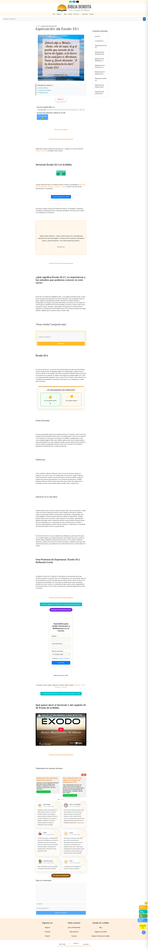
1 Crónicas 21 (99, 41)
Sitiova (80, 936)
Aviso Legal (60, 940)
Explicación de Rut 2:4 (100, 79)
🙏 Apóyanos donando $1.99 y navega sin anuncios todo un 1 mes (61, 693)
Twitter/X (47, 930)
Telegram (50, 186)
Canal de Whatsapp (41, 186)
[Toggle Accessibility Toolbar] (144, 932)
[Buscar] (144, 19)
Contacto (70, 14)
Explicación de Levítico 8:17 (99, 92)
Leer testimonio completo (43, 789)
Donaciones (85, 14)
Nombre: (54, 636)
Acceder (91, 14)
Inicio (54, 14)
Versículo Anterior (54, 139)
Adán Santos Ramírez (45, 778)
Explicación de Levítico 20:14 (99, 86)
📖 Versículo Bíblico (42, 88)
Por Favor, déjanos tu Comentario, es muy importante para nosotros (61, 604)
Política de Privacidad (78, 940)
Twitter (63, 186)
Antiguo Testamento (41, 150)
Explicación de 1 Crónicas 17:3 (100, 66)
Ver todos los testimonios (61, 870)
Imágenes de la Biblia (100, 926)
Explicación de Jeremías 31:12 (99, 53)
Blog (65, 14)
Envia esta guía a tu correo (61, 196)
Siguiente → (76, 943)
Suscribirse (61, 662)
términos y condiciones (64, 658)
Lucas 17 (97, 36)
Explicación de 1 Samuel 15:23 (100, 73)
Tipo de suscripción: (57, 651)
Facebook (57, 186)
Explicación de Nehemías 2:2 (99, 60)
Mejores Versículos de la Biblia (101, 930)
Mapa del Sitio (87, 940)
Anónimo (67, 778)
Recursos (76, 14)
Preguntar (61, 343)
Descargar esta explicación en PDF (61, 609)
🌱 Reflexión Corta (42, 92)
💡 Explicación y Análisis (44, 90)
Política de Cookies (68, 940)
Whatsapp (82, 184)
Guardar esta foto (61, 78)
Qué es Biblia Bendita (74, 922)
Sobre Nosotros (74, 926)
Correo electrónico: (57, 643)
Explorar (59, 14)
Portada (38, 26)
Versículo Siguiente (67, 139)
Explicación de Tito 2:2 (101, 46)
